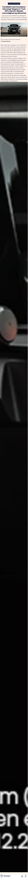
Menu (26, 876)
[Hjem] (6, 877)
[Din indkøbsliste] (22, 876)
